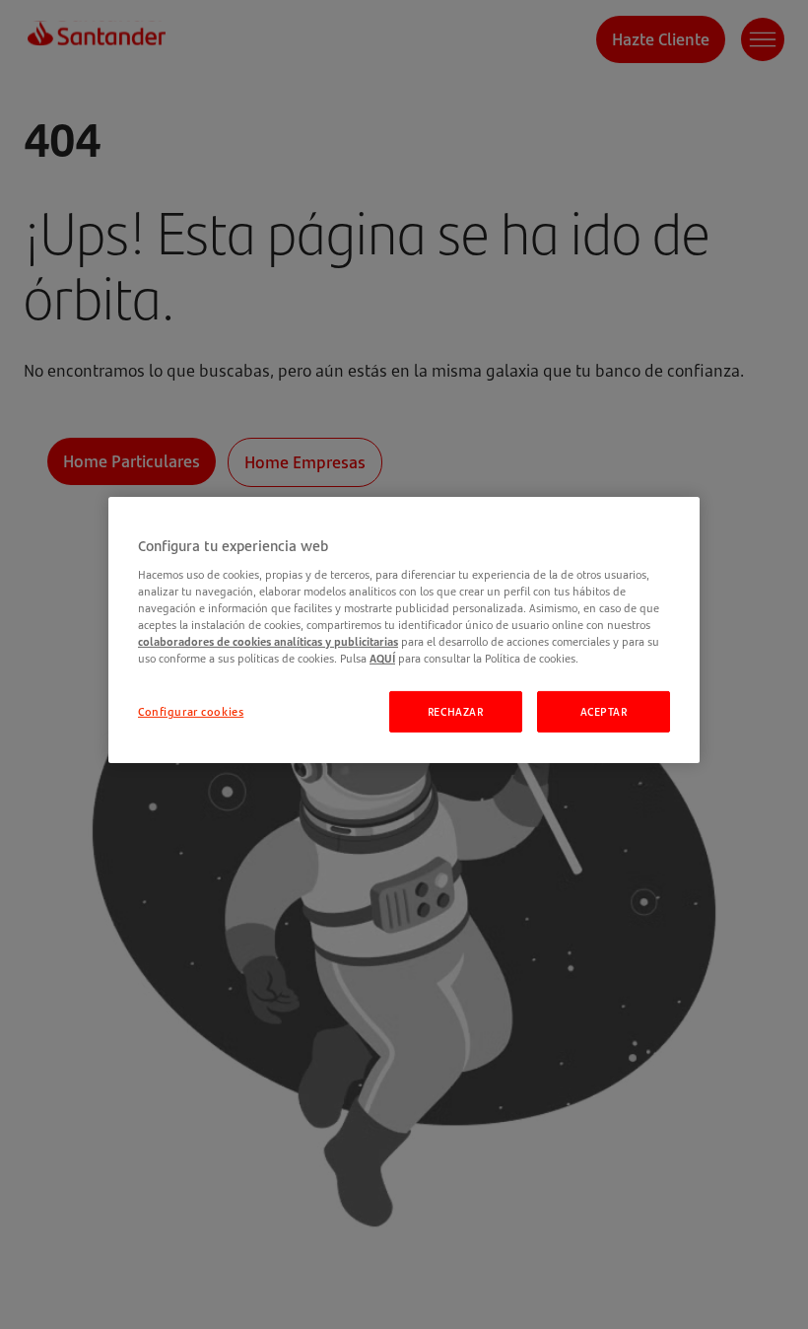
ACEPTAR (604, 711)
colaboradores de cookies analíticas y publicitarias (268, 641)
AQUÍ (382, 658)
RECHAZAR (456, 711)
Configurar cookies (190, 711)
